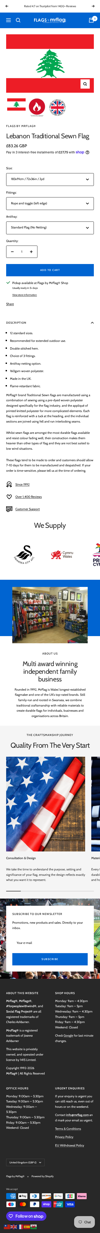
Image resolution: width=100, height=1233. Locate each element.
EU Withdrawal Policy (69, 1145)
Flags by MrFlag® (21, 126)
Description (16, 322)
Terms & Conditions (68, 1129)
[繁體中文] (7, 1226)
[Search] (18, 20)
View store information (24, 295)
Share (10, 304)
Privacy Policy (64, 1137)
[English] (14, 1226)
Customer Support (27, 509)
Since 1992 (22, 484)
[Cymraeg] (34, 1226)
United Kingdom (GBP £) (22, 1162)
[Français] (20, 1226)
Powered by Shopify (43, 1176)
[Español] (27, 1226)
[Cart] (91, 20)
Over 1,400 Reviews (28, 497)
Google (68, 1035)
